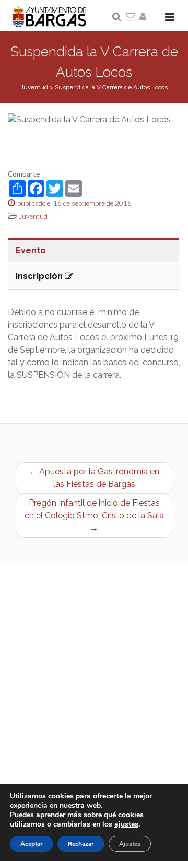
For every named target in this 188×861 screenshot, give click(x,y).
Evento (31, 250)
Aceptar (31, 844)
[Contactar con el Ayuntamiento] (131, 17)
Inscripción (40, 276)
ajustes (126, 824)
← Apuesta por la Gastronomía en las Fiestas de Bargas (94, 478)
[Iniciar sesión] (144, 17)
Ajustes (129, 844)
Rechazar (81, 844)
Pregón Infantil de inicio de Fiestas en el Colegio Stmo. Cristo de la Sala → (94, 515)
